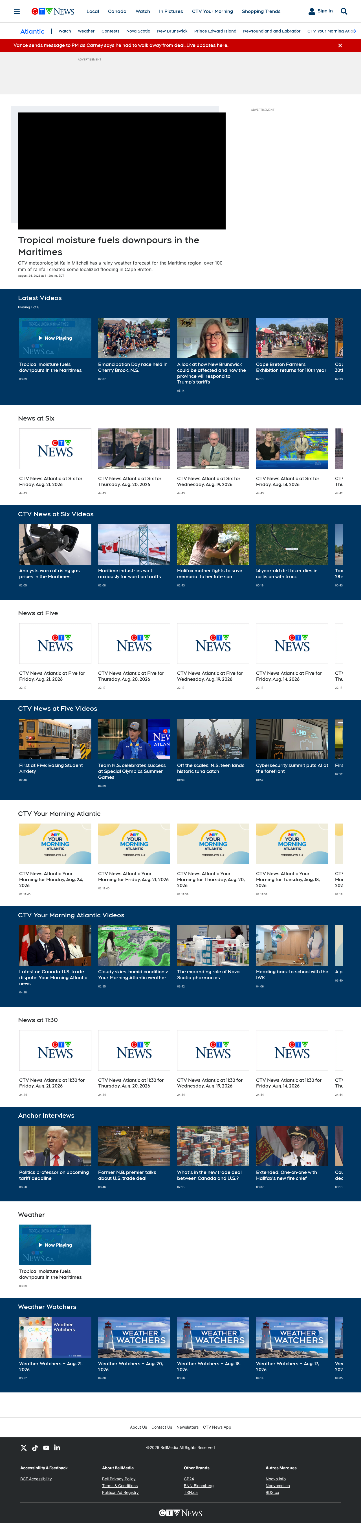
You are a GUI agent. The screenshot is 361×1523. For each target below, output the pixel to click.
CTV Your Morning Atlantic (333, 31)
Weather (86, 31)
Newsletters (188, 1427)
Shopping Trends (261, 11)
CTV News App (217, 1427)
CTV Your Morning (212, 11)
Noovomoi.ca (278, 1485)
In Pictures (171, 11)
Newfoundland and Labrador (272, 31)
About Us (138, 1427)
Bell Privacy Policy (119, 1478)
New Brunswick (172, 31)
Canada (117, 11)
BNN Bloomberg (199, 1485)
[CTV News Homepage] (53, 11)
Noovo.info (276, 1478)
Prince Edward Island (215, 31)
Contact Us (161, 1427)
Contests (111, 31)
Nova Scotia (138, 31)
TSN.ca (191, 1492)
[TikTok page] (35, 1447)
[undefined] (55, 349)
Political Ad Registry (120, 1492)
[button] (331, 355)
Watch (143, 11)
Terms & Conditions (120, 1485)
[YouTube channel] (46, 1447)
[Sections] (17, 11)
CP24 (189, 1478)
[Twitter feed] (23, 1447)
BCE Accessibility (36, 1478)
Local (93, 11)
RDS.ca (272, 1492)
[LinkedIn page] (57, 1447)
